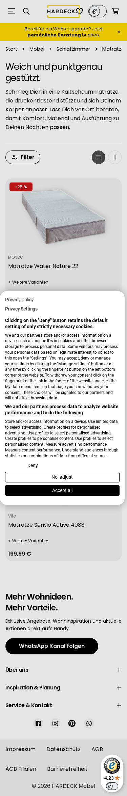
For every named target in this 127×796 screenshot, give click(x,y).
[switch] (112, 786)
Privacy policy (19, 299)
